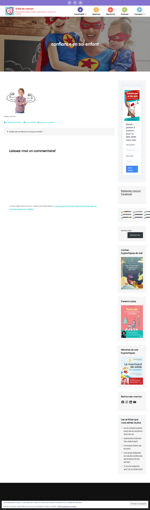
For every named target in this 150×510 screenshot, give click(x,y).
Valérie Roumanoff (13, 122)
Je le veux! (130, 169)
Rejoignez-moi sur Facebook (131, 192)
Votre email (129, 156)
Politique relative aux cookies (66, 506)
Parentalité (79, 14)
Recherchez (126, 230)
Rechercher (135, 235)
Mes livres (110, 14)
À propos (138, 14)
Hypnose (96, 14)
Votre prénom (130, 145)
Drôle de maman (25, 8)
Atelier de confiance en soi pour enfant (25, 131)
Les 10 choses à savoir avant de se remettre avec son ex (133, 431)
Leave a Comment (47, 122)
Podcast (124, 14)
